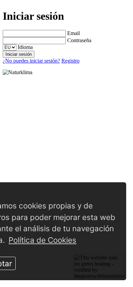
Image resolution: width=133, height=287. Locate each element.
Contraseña (79, 40)
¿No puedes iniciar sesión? (31, 61)
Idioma (25, 47)
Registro (70, 61)
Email (73, 33)
